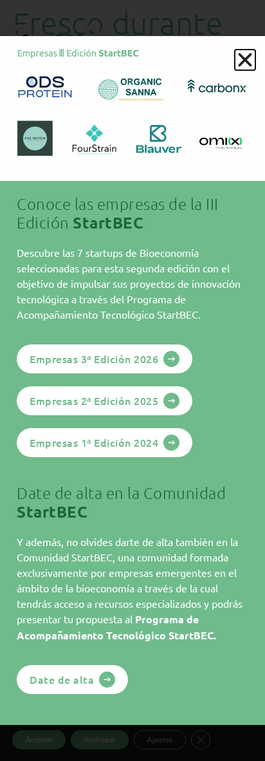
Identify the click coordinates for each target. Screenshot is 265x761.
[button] (245, 60)
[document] (132, 380)
